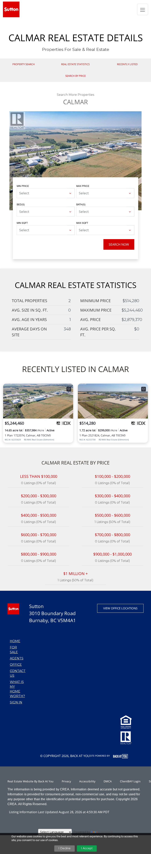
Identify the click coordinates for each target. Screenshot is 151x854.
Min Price (23, 185)
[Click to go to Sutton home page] (11, 9)
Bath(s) (81, 204)
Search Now (119, 244)
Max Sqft (82, 222)
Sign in (16, 702)
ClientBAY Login (130, 781)
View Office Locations (120, 608)
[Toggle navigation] (142, 9)
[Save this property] (69, 389)
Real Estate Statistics (75, 64)
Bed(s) (21, 204)
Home (15, 641)
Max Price (82, 185)
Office (16, 665)
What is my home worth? (17, 689)
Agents (16, 658)
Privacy (66, 781)
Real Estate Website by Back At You (30, 781)
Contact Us (18, 673)
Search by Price (75, 76)
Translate (105, 832)
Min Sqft (22, 222)
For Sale (14, 650)
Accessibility (87, 781)
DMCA (108, 781)
